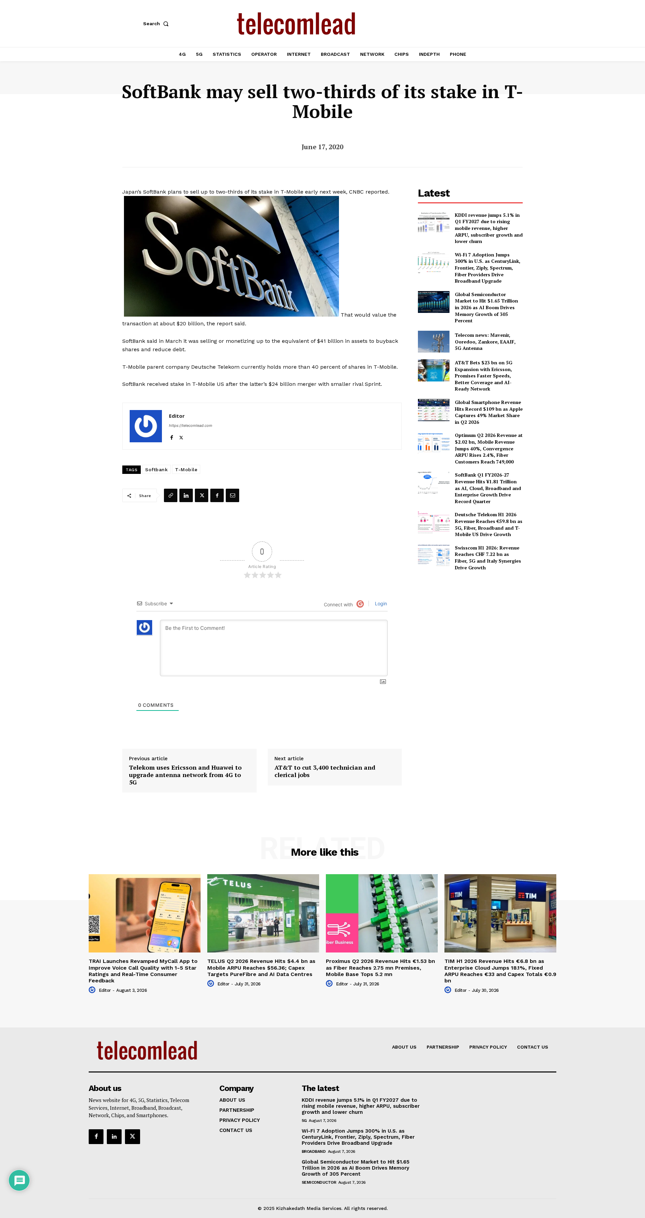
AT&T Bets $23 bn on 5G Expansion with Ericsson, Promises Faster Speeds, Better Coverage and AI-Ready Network (483, 375)
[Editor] (146, 426)
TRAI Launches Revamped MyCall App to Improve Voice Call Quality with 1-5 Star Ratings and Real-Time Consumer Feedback (143, 971)
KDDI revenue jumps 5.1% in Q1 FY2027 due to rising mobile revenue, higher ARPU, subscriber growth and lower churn (489, 228)
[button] (157, 23)
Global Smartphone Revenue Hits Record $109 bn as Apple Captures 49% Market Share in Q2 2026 (489, 412)
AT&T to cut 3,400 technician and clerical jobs (324, 771)
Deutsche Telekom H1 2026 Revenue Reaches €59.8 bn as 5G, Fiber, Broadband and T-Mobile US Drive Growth (488, 524)
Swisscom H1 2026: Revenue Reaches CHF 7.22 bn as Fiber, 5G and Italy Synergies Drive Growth (488, 557)
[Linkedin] (186, 495)
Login (380, 603)
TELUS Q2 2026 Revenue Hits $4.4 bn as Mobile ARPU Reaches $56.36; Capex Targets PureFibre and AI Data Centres (261, 967)
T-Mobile (186, 469)
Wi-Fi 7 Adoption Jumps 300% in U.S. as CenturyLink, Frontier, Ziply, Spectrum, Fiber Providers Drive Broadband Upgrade (487, 267)
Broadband (314, 1151)
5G (304, 1120)
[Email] (232, 495)
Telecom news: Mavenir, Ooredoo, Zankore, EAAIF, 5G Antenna (485, 341)
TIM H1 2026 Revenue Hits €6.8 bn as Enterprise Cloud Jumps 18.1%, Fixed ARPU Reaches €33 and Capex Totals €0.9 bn (500, 971)
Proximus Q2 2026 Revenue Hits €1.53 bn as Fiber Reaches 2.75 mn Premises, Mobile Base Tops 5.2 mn (380, 967)
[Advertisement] (470, 623)
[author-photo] (93, 990)
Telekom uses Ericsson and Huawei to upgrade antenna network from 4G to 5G (185, 775)
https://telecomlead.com (190, 425)
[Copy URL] (170, 495)
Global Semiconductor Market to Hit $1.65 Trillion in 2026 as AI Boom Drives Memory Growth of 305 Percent (486, 307)
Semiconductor (319, 1182)
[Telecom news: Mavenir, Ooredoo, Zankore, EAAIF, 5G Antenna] (433, 342)
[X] (181, 436)
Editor (177, 415)
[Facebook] (171, 436)
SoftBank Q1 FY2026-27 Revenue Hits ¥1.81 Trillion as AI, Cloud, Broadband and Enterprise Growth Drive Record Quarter (488, 488)
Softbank (156, 469)
